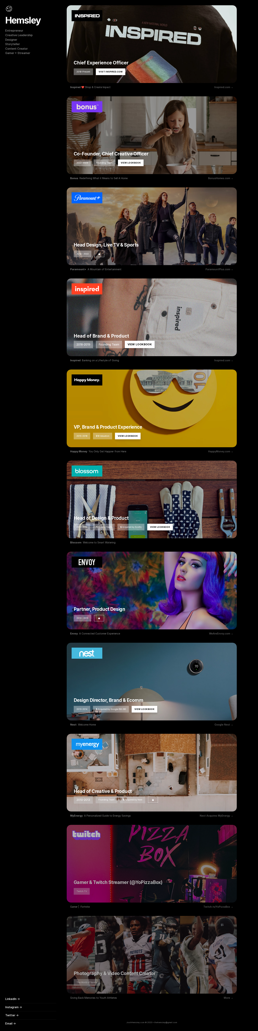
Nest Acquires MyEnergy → (216, 815)
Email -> (10, 1023)
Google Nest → (223, 724)
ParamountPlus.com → (219, 269)
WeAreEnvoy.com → (221, 633)
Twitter (10, 1015)
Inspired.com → (223, 87)
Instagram (12, 1007)
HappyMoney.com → (220, 451)
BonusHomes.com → (220, 178)
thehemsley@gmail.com (165, 1022)
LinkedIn (10, 999)
